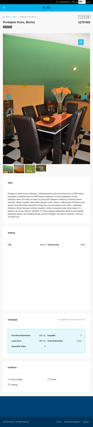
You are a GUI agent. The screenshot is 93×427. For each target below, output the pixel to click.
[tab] (81, 42)
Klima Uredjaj (16, 379)
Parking (14, 385)
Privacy (59, 422)
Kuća (15, 17)
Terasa (53, 379)
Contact (86, 422)
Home (8, 17)
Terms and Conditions (72, 422)
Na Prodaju (7, 27)
